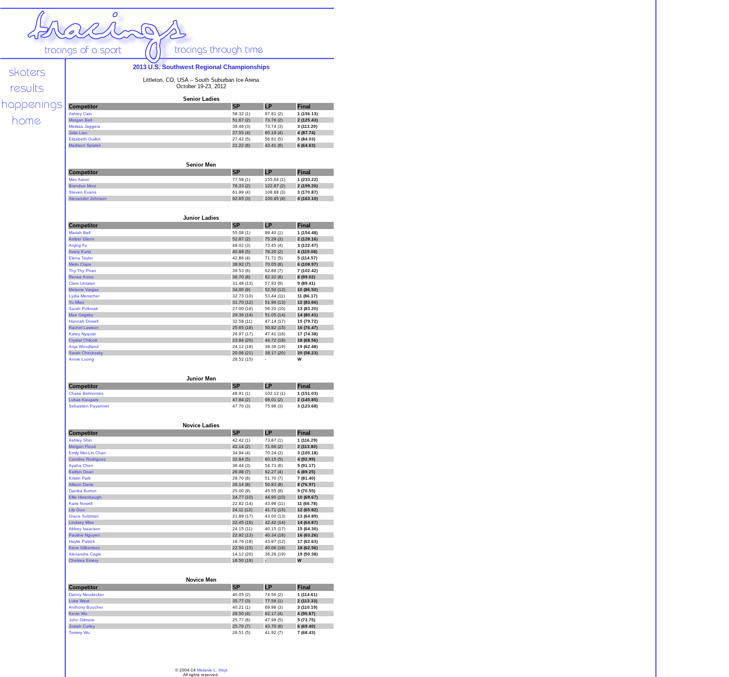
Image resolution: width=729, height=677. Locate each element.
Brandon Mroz (82, 185)
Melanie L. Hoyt (212, 670)
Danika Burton (83, 490)
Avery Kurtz (80, 251)
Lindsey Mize (81, 522)
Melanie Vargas (84, 289)
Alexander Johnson (88, 198)
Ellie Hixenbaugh (85, 497)
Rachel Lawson (84, 327)
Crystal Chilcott (83, 340)
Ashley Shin (80, 440)
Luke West (79, 601)
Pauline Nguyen (84, 535)
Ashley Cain (80, 113)
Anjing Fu (78, 245)
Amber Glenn (81, 239)
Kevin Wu (78, 613)
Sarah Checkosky (86, 353)
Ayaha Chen (81, 465)
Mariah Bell (79, 232)
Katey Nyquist (82, 334)
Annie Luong (81, 359)
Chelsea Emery (83, 560)
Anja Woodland (84, 346)
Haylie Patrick (82, 541)
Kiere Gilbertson (84, 547)
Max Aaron (79, 179)
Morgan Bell (80, 120)
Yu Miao (76, 302)
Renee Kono (81, 277)
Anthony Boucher (86, 607)
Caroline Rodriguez (87, 459)
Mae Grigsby (81, 315)
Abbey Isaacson (84, 528)
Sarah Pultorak (83, 308)
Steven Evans (82, 192)
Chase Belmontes (86, 393)
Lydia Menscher (84, 296)
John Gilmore (81, 620)
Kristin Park (80, 478)
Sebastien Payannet (89, 406)
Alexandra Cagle (85, 554)
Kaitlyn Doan (81, 471)
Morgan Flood (82, 446)
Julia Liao (78, 132)
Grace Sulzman (84, 516)
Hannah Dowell (83, 321)
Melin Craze (80, 264)
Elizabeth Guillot (84, 139)
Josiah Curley (82, 626)
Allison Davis (81, 484)
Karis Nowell (80, 503)
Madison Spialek (85, 145)
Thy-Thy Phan (82, 270)
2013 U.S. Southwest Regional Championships (201, 66)
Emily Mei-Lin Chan (87, 452)
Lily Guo (77, 509)
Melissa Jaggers (84, 126)
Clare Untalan (82, 283)
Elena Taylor (81, 258)
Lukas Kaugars (83, 399)
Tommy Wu (79, 632)
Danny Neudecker (86, 594)
